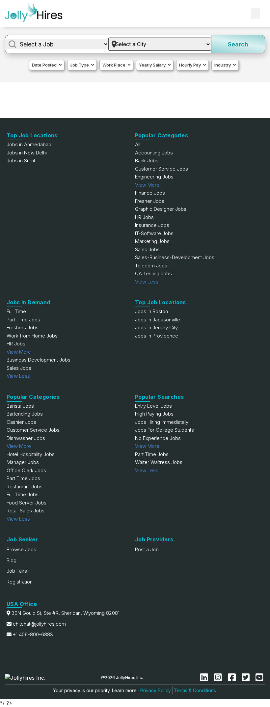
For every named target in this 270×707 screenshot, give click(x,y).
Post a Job (147, 549)
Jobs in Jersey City (156, 327)
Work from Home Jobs (32, 336)
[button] (255, 13)
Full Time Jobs (23, 494)
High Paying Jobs (154, 414)
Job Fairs (17, 571)
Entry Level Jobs (153, 406)
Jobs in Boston (151, 311)
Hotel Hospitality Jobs (31, 454)
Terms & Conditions (195, 690)
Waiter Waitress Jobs (158, 462)
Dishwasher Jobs (26, 438)
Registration (20, 582)
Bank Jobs (146, 160)
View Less (146, 282)
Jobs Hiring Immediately (161, 422)
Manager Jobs (23, 462)
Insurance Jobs (152, 225)
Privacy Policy (155, 690)
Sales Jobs (147, 249)
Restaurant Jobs (24, 486)
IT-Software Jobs (154, 233)
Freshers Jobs (23, 327)
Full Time (16, 311)
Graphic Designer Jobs (160, 209)
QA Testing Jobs (153, 273)
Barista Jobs (20, 406)
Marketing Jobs (152, 241)
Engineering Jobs (154, 177)
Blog (11, 560)
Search (238, 44)
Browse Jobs (21, 549)
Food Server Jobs (26, 503)
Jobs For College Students (164, 430)
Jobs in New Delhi (27, 153)
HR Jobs (144, 217)
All (137, 144)
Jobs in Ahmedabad (29, 144)
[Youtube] (259, 677)
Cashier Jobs (21, 422)
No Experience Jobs (158, 438)
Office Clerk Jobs (26, 470)
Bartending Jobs (25, 414)
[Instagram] (219, 677)
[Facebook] (233, 677)
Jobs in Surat (21, 160)
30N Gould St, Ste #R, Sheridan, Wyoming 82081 (66, 613)
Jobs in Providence (156, 336)
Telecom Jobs (151, 265)
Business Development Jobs (38, 360)
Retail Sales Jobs (25, 510)
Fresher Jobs (149, 201)
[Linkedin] (205, 677)
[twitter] (247, 677)
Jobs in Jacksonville (157, 319)
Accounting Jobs (154, 153)
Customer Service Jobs (161, 169)
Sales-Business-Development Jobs (174, 257)
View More (147, 185)
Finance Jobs (150, 193)
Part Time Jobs (23, 319)
